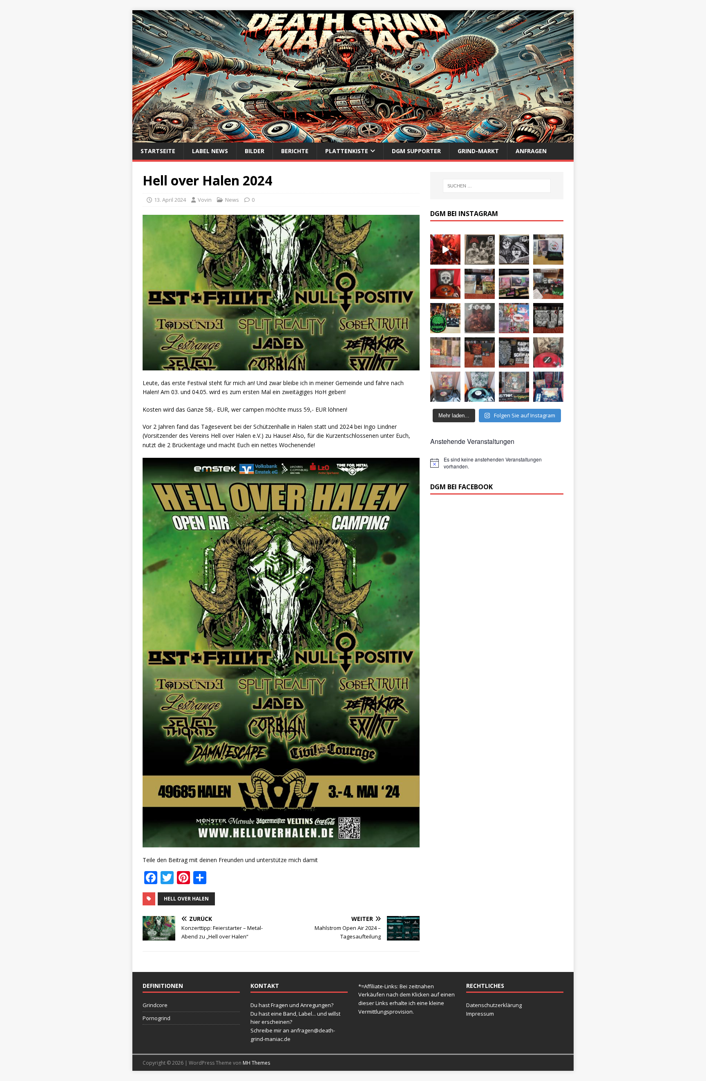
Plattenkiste (346, 151)
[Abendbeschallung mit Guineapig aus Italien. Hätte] (480, 387)
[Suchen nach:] (497, 186)
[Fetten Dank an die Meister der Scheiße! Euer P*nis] (514, 352)
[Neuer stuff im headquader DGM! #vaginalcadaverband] (514, 284)
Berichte (294, 151)
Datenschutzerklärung (494, 1005)
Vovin (205, 199)
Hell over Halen (186, 898)
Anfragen (531, 151)
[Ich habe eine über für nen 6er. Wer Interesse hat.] (480, 318)
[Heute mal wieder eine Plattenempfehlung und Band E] (548, 249)
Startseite (158, 151)
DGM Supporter (416, 151)
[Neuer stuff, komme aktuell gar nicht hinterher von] (480, 284)
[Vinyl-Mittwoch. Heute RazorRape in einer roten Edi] (548, 352)
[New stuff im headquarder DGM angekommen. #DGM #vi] (514, 318)
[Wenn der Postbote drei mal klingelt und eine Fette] (548, 387)
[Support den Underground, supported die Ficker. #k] (548, 318)
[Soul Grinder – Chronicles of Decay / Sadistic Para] (480, 249)
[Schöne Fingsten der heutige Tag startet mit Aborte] (445, 387)
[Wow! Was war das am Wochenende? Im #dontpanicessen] (445, 284)
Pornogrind (156, 1018)
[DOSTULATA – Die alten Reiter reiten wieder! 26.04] (445, 249)
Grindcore (155, 1005)
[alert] (496, 463)
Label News (210, 151)
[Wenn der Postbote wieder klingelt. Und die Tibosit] (514, 387)
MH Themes (256, 1062)
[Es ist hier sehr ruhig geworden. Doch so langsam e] (445, 352)
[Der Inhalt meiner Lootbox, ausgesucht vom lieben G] (480, 352)
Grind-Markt (478, 151)
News (232, 199)
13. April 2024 (170, 199)
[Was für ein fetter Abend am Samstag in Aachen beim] (548, 284)
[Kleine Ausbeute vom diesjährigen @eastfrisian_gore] (445, 318)
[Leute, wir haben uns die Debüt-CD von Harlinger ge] (514, 249)
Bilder (254, 151)
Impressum (480, 1013)
